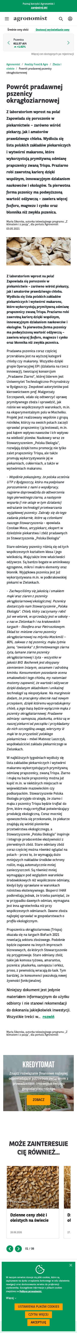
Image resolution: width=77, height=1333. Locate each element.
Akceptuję (38, 1322)
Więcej (10, 1298)
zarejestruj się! (39, 8)
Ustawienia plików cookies (38, 1307)
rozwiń (48, 1017)
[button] (6, 18)
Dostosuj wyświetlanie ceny (53, 30)
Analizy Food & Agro (36, 64)
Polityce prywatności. (30, 1291)
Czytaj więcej (38, 1314)
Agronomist (13, 64)
